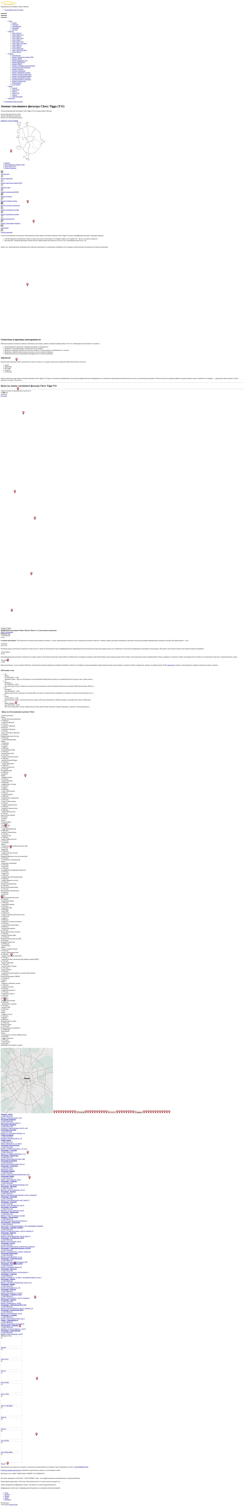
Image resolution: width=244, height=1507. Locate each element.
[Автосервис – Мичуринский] (169, 1112)
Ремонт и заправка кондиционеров (23, 66)
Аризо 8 (3, 1347)
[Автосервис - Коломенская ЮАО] (160, 1112)
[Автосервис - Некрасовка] (73, 1112)
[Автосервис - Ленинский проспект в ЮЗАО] (126, 1112)
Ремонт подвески (17, 69)
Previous (4, 628)
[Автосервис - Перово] (146, 1112)
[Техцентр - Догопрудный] (106, 1112)
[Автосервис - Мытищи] (93, 1112)
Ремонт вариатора (6, 178)
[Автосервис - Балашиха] (102, 1112)
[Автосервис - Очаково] (156, 1112)
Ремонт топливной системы (21, 78)
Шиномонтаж (16, 83)
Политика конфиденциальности (11, 1470)
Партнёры (15, 28)
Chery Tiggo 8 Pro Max (19, 50)
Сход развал (5, 228)
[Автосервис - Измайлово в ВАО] (133, 1112)
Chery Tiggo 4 (16, 36)
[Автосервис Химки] (88, 1112)
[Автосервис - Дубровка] (90, 1112)
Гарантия (15, 24)
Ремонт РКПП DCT (18, 62)
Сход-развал (16, 84)
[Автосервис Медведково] (129, 1112)
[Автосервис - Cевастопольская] (131, 1112)
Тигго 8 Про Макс (7, 1452)
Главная (7, 163)
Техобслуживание (10, 168)
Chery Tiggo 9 (16, 52)
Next (9, 628)
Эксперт (15, 30)
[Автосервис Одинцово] (59, 1112)
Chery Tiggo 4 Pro (17, 38)
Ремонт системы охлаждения (21, 74)
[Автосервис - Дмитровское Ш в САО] (158, 1112)
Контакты (11, 98)
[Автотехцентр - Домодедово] (112, 1112)
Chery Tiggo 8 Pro (17, 48)
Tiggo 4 (14, 91)
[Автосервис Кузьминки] (75, 1112)
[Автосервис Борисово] (57, 1112)
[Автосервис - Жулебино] (97, 1112)
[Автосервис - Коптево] (151, 1112)
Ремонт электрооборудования (21, 76)
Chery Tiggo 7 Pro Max (19, 43)
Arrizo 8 (14, 88)
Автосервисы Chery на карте (14, 10)
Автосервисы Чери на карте (14, 101)
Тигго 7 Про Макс (7, 1405)
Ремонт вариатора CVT (19, 60)
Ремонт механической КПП (10, 192)
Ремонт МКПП (17, 64)
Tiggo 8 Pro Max (17, 96)
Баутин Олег (14, 1504)
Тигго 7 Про (5, 1394)
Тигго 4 (3, 1371)
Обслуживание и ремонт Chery (15, 164)
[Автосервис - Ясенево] (95, 1112)
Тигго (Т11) (4, 1359)
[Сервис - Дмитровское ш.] (165, 1112)
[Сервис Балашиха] (64, 1112)
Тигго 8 (3, 1429)
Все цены (4, 396)
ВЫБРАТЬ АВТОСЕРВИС (9, 121)
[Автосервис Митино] (86, 1112)
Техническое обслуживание (21, 67)
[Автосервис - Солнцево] (162, 1112)
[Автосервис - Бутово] (124, 1112)
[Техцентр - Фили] (54, 1112)
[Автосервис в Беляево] (61, 1112)
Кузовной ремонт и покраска (21, 79)
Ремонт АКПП (17, 59)
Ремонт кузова (5, 187)
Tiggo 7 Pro (15, 93)
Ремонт (10, 54)
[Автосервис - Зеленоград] (80, 1112)
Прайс (10, 86)
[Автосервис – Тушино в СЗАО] (153, 1112)
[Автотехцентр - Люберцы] (167, 1112)
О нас (10, 21)
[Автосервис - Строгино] (70, 1112)
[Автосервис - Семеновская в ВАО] (122, 1112)
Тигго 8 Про (5, 1440)
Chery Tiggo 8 (16, 47)
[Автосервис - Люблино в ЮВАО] (117, 1112)
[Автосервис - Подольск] (139, 1112)
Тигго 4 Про (5, 1382)
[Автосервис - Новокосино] (104, 1112)
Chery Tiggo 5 (16, 40)
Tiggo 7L (3, 1417)
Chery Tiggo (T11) (18, 35)
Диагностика (16, 55)
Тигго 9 (3, 1464)
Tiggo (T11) (15, 90)
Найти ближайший (7, 632)
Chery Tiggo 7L (17, 45)
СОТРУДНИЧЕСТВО (81, 1467)
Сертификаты (16, 26)
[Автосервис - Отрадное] (100, 1112)
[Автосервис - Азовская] (144, 1112)
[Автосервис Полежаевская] (68, 1112)
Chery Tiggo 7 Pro (17, 42)
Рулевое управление (18, 71)
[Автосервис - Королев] (120, 1112)
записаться (170, 665)
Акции (14, 23)
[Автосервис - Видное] (149, 1112)
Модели (11, 31)
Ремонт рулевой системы (9, 201)
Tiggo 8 (14, 95)
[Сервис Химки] (66, 1112)
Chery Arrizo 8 (16, 33)
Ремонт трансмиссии (19, 81)
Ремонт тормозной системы (21, 72)
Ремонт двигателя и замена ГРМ (22, 57)
